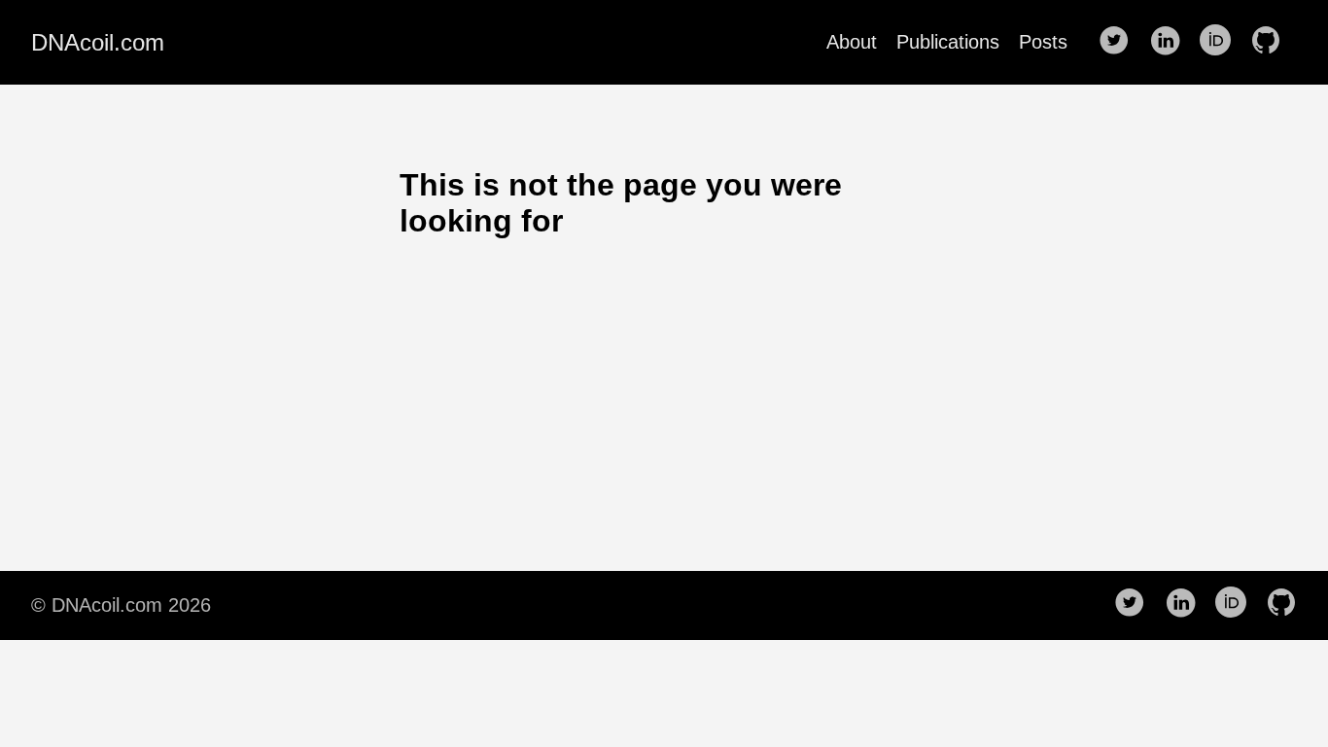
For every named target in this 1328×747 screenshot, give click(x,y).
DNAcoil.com (97, 42)
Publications (947, 42)
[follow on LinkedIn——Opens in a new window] (1170, 41)
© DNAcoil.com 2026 (121, 605)
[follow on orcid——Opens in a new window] (1221, 41)
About (851, 42)
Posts (1043, 42)
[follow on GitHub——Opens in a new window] (1271, 41)
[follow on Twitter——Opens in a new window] (1120, 41)
